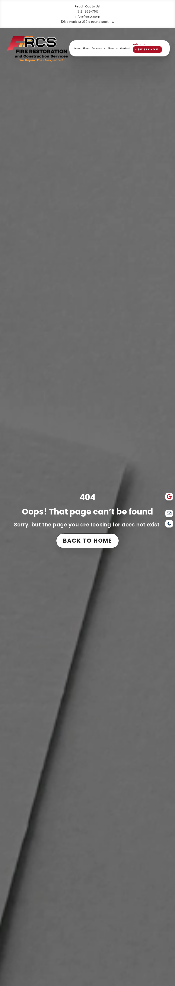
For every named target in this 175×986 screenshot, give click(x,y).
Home (77, 48)
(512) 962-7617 (87, 11)
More (111, 48)
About (86, 48)
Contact (125, 48)
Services (97, 48)
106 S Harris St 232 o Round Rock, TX (87, 22)
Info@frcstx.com (87, 16)
